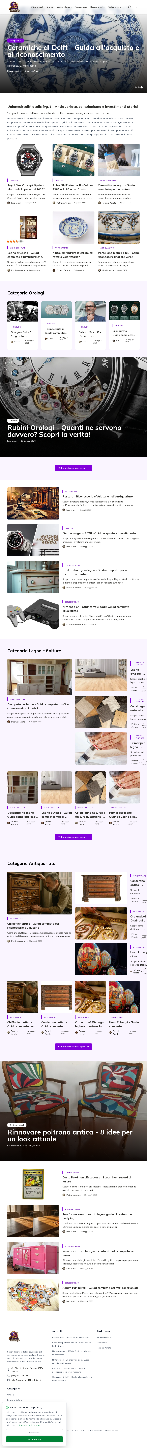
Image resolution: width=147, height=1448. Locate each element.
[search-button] (129, 6)
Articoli (57, 1331)
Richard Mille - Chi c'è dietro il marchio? (70, 1337)
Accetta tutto (34, 1439)
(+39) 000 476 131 (19, 1375)
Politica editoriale (94, 1431)
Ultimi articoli (37, 7)
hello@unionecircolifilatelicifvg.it (26, 1380)
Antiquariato (81, 7)
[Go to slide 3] (142, 87)
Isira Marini (12, 441)
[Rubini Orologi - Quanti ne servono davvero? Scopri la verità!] (73, 407)
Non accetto (34, 1432)
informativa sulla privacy (29, 1425)
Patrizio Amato (14, 71)
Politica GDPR (78, 1431)
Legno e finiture (64, 7)
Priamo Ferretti (104, 1337)
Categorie (13, 1388)
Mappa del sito (111, 1431)
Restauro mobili (97, 7)
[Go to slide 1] (136, 87)
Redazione (103, 1331)
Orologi (50, 7)
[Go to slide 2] (139, 87)
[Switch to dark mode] (137, 6)
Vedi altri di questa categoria (71, 468)
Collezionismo (114, 7)
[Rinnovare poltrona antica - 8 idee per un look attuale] (73, 1111)
